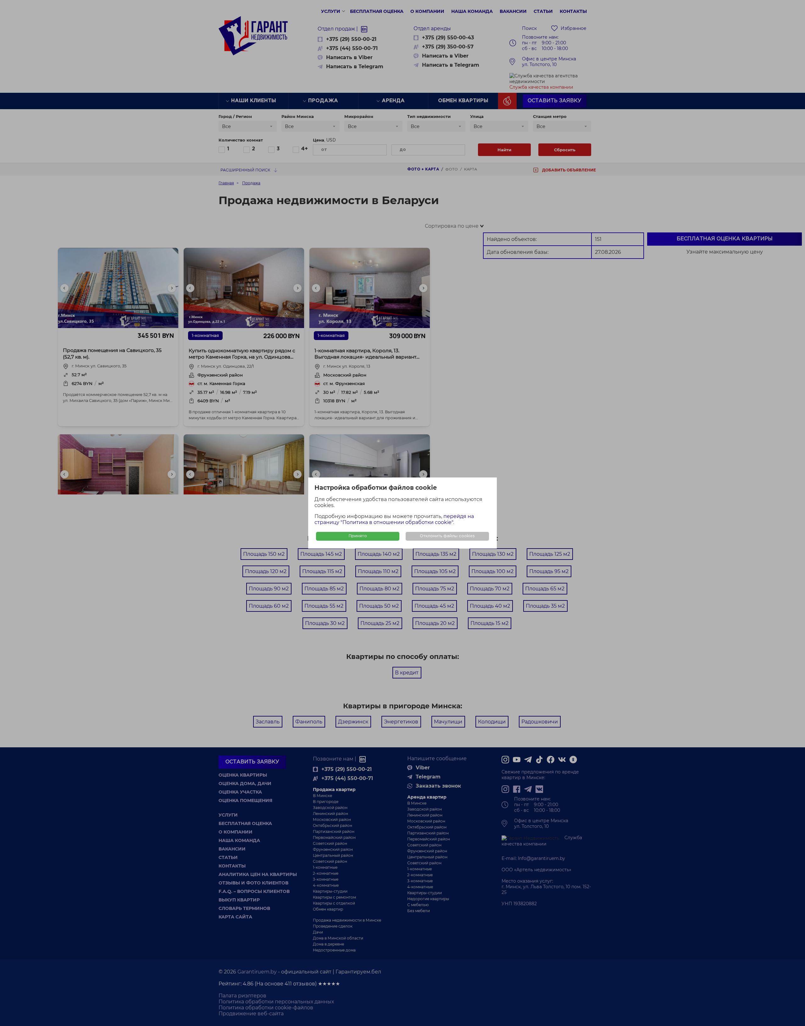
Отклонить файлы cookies (447, 536)
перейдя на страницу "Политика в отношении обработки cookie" (394, 519)
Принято (358, 536)
